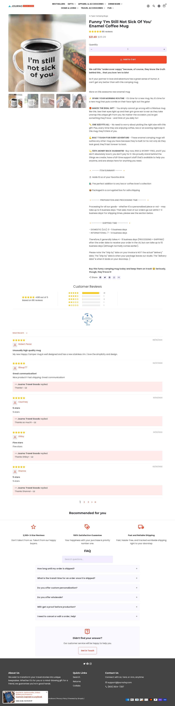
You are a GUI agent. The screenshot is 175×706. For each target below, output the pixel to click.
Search (76, 677)
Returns (77, 681)
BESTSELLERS (58, 3)
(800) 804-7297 (114, 686)
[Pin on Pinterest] (109, 277)
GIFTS (72, 3)
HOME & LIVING (70, 8)
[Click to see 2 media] (31, 101)
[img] (19, 340)
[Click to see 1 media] (15, 101)
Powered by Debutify (16, 701)
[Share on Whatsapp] (114, 277)
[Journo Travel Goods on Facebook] (87, 663)
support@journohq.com (118, 682)
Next (82, 53)
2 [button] (84, 502)
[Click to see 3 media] (47, 101)
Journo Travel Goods (31, 698)
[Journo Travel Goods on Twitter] (84, 663)
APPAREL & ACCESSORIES (92, 3)
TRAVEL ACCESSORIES (93, 8)
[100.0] (87, 318)
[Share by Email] (119, 277)
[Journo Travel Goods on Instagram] (91, 663)
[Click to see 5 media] (79, 101)
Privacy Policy (62, 698)
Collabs (76, 685)
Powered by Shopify (76, 698)
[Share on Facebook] (100, 277)
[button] (95, 31)
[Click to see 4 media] (63, 101)
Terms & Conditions (48, 698)
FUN (110, 8)
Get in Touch (87, 650)
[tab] (87, 568)
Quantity (93, 44)
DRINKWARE (115, 3)
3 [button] (88, 502)
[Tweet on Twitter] (105, 277)
